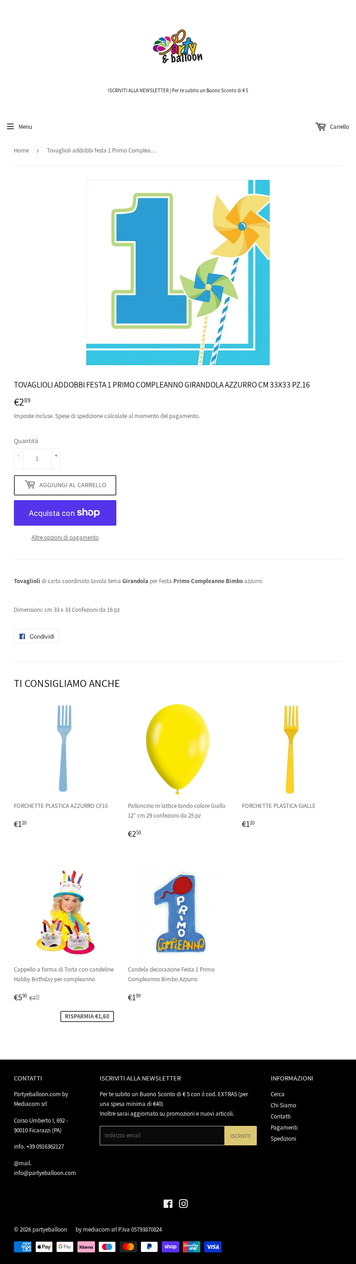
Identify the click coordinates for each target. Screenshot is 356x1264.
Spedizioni (283, 1139)
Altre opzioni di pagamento (65, 537)
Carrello (339, 127)
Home (21, 150)
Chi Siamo (283, 1105)
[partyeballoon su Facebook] (168, 1205)
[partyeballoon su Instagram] (183, 1205)
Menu (25, 127)
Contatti (281, 1116)
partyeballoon (49, 1229)
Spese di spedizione (79, 416)
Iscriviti (240, 1135)
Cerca (278, 1094)
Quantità (26, 441)
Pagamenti (284, 1127)
